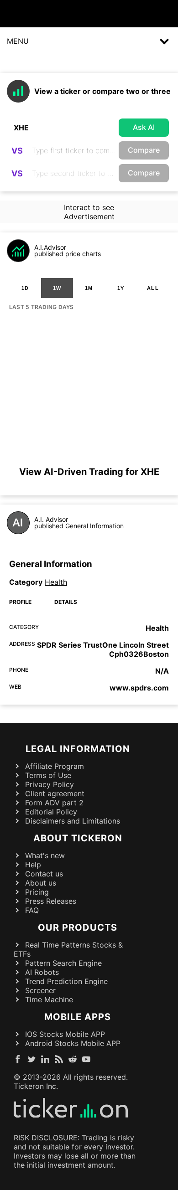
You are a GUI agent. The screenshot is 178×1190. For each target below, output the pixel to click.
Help (33, 864)
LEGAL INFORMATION (78, 748)
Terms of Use (48, 775)
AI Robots (42, 972)
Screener (40, 990)
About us (40, 882)
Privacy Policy (49, 784)
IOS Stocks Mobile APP (65, 1034)
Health (56, 582)
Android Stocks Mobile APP (72, 1043)
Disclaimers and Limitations (72, 820)
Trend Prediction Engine (66, 981)
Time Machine (49, 999)
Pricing (37, 891)
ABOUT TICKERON (77, 838)
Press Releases (50, 901)
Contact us (44, 873)
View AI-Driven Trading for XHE (89, 471)
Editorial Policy (51, 811)
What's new (45, 855)
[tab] (25, 288)
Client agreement (54, 793)
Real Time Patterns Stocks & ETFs (68, 949)
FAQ (32, 910)
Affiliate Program (54, 766)
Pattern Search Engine (63, 963)
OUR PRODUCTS (77, 927)
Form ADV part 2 (54, 802)
